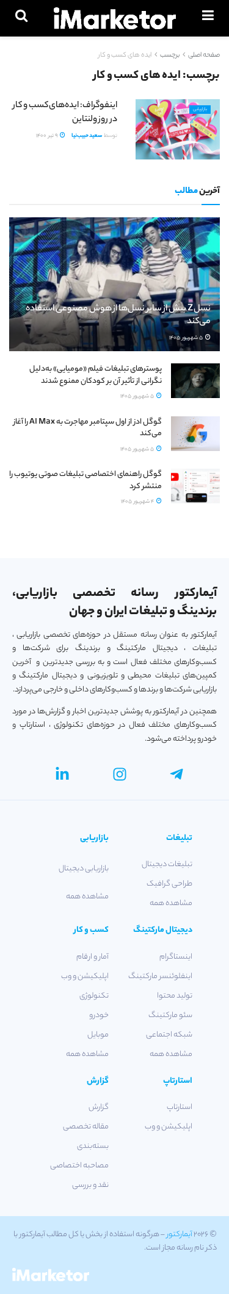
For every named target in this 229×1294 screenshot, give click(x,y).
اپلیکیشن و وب (85, 976)
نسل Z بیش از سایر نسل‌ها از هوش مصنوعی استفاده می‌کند (118, 315)
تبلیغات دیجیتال (167, 864)
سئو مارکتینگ (170, 1015)
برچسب (170, 55)
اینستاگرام (175, 957)
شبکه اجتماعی (169, 1035)
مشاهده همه (171, 903)
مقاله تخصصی (86, 1127)
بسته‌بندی (93, 1146)
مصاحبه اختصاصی (79, 1165)
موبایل (98, 1035)
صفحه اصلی (204, 55)
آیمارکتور (179, 1234)
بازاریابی (200, 109)
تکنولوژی (94, 996)
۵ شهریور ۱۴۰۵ (186, 338)
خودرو (99, 1015)
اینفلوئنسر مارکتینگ (160, 976)
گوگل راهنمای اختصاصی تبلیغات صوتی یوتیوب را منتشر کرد (85, 480)
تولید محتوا (174, 996)
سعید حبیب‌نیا (87, 136)
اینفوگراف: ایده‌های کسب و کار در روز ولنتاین (65, 113)
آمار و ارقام (92, 957)
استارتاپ (179, 1107)
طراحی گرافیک (169, 884)
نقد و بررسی (90, 1185)
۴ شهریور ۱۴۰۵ (138, 501)
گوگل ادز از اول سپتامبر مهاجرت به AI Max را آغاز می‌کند (87, 428)
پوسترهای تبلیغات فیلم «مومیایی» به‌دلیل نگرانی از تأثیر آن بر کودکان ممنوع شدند (95, 375)
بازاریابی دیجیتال (84, 868)
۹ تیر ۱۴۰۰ (47, 136)
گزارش (99, 1107)
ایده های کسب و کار (124, 55)
